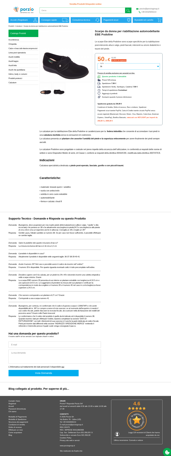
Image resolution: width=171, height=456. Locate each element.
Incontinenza (14, 40)
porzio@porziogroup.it (149, 9)
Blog (10, 435)
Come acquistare (15, 432)
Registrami (23, 20)
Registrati (12, 404)
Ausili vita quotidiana (17, 70)
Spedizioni (142, 107)
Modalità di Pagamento (18, 417)
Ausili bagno (13, 61)
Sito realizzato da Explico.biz (71, 451)
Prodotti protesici (15, 78)
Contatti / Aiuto (14, 401)
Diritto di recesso (120, 107)
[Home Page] (23, 14)
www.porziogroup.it (67, 446)
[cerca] (128, 10)
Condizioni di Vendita (105, 107)
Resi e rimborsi (132, 107)
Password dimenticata (17, 409)
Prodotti (11, 26)
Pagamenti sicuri (111, 20)
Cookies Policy (65, 438)
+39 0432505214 (148, 12)
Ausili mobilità (14, 57)
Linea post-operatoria (17, 53)
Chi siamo (12, 411)
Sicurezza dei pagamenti (18, 422)
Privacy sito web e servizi (70, 440)
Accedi (13, 20)
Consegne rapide (49, 20)
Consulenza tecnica (81, 20)
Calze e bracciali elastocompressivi (23, 48)
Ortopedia (13, 44)
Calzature (18, 26)
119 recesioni (138, 432)
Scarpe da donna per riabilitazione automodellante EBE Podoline (46, 26)
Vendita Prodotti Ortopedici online (85, 4)
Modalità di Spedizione (17, 419)
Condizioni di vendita (17, 425)
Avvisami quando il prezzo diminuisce (116, 97)
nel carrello (144, 20)
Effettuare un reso (16, 430)
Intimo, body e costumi (18, 74)
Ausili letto (13, 65)
